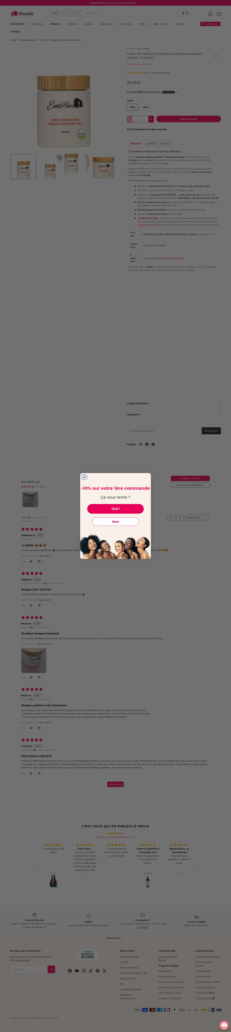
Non (115, 522)
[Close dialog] (84, 477)
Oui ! (115, 509)
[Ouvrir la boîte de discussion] (224, 1025)
